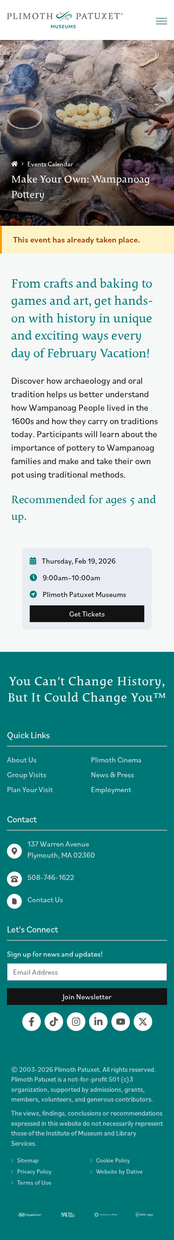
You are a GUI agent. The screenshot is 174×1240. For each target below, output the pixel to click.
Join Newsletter (87, 996)
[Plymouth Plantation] (65, 20)
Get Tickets (87, 613)
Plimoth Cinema (116, 759)
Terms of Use (34, 1183)
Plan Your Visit (30, 789)
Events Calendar (50, 164)
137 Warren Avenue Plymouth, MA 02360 (61, 849)
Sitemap (28, 1160)
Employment (111, 789)
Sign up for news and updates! (55, 953)
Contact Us (45, 899)
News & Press (112, 774)
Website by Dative (119, 1171)
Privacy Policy (34, 1171)
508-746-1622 (50, 877)
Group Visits (26, 774)
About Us (22, 759)
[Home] (14, 164)
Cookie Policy (113, 1160)
